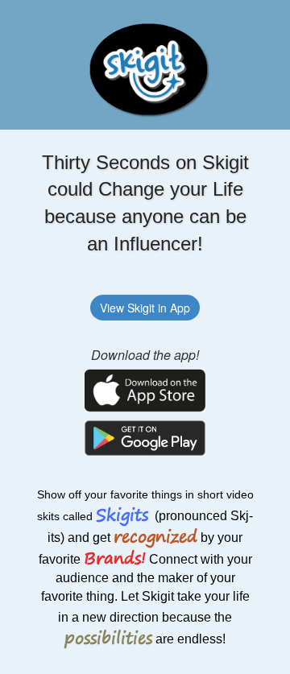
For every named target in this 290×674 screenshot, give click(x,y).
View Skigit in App (145, 308)
